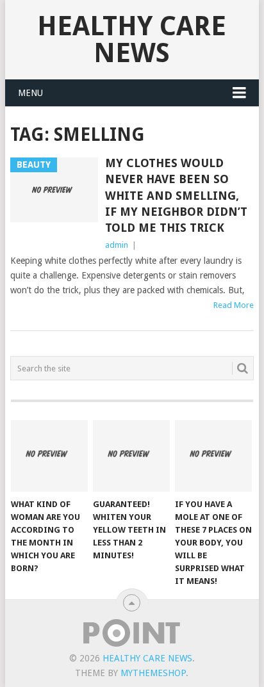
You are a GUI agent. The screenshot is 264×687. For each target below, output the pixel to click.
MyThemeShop (153, 673)
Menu (30, 93)
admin (116, 245)
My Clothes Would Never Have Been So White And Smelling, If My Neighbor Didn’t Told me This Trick (176, 195)
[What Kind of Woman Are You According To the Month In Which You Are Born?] (49, 456)
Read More (233, 305)
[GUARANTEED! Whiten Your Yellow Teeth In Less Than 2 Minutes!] (131, 456)
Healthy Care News (131, 39)
